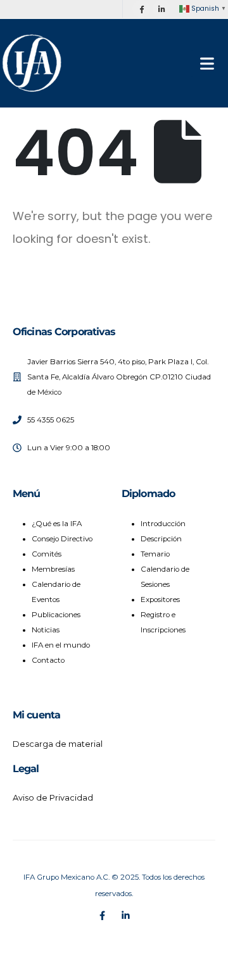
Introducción (163, 523)
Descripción (161, 538)
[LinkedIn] (161, 9)
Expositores (160, 599)
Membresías (53, 569)
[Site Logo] (31, 63)
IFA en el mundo (61, 645)
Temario (155, 554)
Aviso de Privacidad (53, 797)
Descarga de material (58, 744)
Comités (46, 554)
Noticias (46, 629)
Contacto (48, 660)
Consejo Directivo (62, 538)
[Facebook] (141, 9)
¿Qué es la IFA (57, 523)
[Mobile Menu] (207, 63)
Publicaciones (56, 614)
